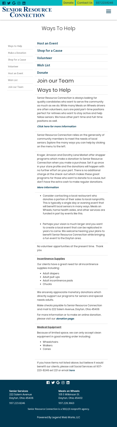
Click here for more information (56, 126)
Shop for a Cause (17, 59)
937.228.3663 (66, 403)
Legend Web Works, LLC (66, 417)
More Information (48, 187)
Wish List (13, 80)
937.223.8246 (104, 3)
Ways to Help (15, 46)
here (72, 370)
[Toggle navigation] (108, 11)
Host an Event (15, 73)
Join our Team (15, 86)
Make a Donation (17, 52)
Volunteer (13, 66)
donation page (65, 318)
